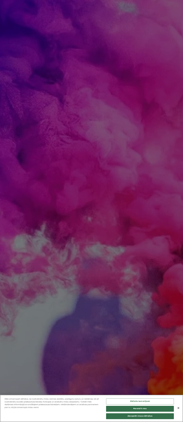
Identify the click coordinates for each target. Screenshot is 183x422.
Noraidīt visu (140, 409)
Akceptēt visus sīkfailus (140, 416)
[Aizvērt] (178, 408)
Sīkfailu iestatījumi (140, 401)
